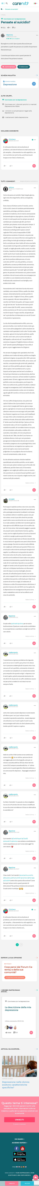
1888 (9, 1033)
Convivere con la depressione (14, 19)
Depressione (10, 84)
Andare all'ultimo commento (28, 181)
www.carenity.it (10, 1173)
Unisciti (19, 1120)
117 (17, 1033)
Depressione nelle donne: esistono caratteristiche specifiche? (16, 1085)
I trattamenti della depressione (16, 117)
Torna (3, 15)
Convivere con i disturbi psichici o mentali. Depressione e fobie (21, 105)
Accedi (27, 1183)
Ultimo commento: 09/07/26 (14, 1021)
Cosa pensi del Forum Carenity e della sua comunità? (18, 970)
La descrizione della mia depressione (18, 1008)
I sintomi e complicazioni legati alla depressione (18, 112)
